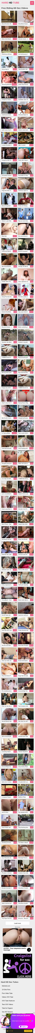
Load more (17, 923)
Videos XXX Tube (7, 997)
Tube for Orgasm (7, 1008)
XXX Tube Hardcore (8, 1001)
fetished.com (6, 986)
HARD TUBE (10, 2)
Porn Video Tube (7, 993)
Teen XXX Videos (7, 1004)
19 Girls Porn (6, 989)
